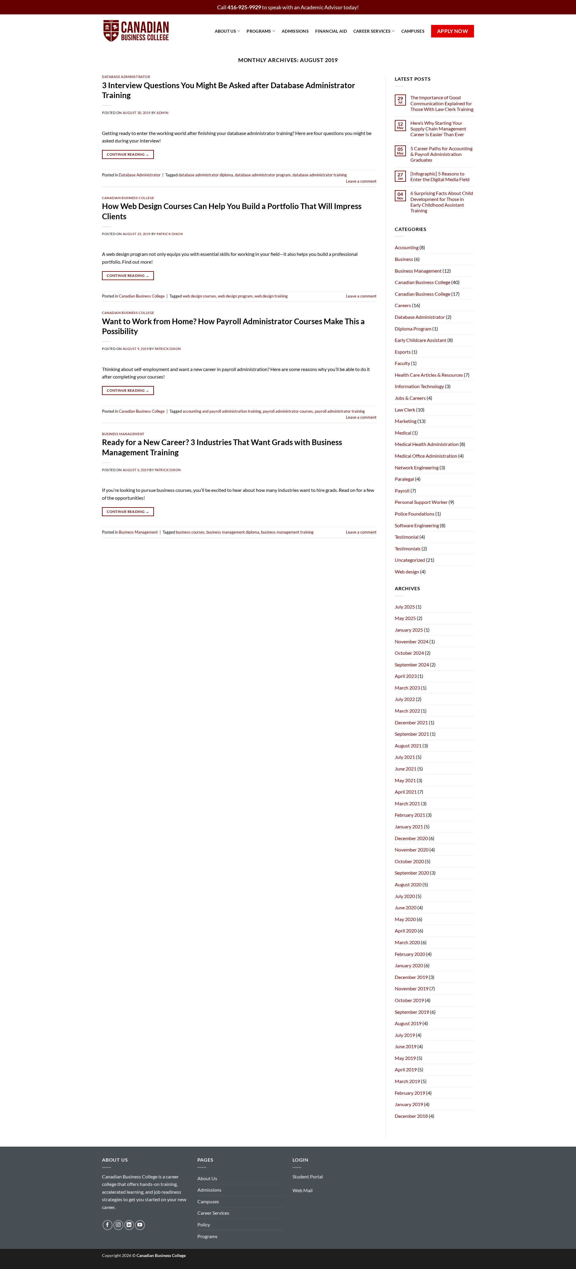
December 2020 (411, 838)
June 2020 (405, 907)
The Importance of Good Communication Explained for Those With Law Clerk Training (441, 103)
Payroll (402, 490)
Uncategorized (410, 560)
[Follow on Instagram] (118, 1225)
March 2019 (407, 1081)
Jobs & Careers (410, 398)
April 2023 (406, 676)
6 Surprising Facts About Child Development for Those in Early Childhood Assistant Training (441, 201)
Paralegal (404, 479)
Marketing (405, 421)
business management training (287, 532)
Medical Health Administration (427, 444)
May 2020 (405, 919)
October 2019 (409, 1000)
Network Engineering (417, 467)
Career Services (372, 31)
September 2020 (412, 872)
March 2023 (407, 687)
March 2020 (407, 942)
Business (404, 259)
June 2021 (405, 768)
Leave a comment (361, 181)
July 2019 (405, 1035)
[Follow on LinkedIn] (129, 1225)
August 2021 (408, 745)
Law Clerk (405, 409)
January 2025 (409, 630)
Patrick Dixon (170, 234)
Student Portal (307, 1176)
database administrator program (263, 174)
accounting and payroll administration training (222, 411)
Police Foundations (414, 513)
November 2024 (411, 641)
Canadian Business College (128, 198)
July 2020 (405, 896)
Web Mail (302, 1190)
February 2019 (410, 1093)
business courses (190, 532)
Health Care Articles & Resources (429, 375)
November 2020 (411, 849)
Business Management (123, 434)
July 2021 (405, 757)
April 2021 (406, 792)
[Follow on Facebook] (107, 1225)
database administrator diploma (205, 174)
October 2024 (409, 653)
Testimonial (406, 537)
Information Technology (419, 386)
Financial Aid (331, 31)
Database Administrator (126, 77)
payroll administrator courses (288, 411)
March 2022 (407, 711)
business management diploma (232, 532)
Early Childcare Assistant (420, 340)
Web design (407, 571)
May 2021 (405, 780)
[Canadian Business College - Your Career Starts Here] (141, 31)
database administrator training (319, 174)
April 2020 (406, 930)
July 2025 (405, 606)
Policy (203, 1224)
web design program (235, 296)
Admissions (295, 31)
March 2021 (407, 803)
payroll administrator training (340, 411)
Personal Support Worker (421, 502)
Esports (403, 352)
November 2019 (411, 988)
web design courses (199, 296)
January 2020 (409, 965)
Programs (259, 31)
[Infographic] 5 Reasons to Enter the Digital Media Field (440, 176)
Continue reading (128, 154)
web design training (271, 296)
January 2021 (409, 826)
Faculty (402, 363)
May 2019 (405, 1058)
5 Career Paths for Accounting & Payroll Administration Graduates (441, 154)
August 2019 (408, 1023)
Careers (403, 305)
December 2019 (411, 977)
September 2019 (412, 1012)
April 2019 (406, 1069)
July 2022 (405, 699)
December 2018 (411, 1116)
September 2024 (412, 664)
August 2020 (408, 884)
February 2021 (410, 815)
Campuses (412, 31)
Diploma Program (413, 328)
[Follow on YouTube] (140, 1225)
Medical (403, 432)
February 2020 (410, 954)
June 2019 (405, 1046)
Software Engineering (417, 525)
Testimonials (408, 548)
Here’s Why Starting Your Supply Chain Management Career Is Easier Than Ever (438, 128)
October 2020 (409, 861)
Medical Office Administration (426, 456)
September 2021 (412, 734)
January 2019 (409, 1104)
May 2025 (405, 618)
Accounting (406, 247)
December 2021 (411, 722)
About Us (225, 31)
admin (162, 113)
